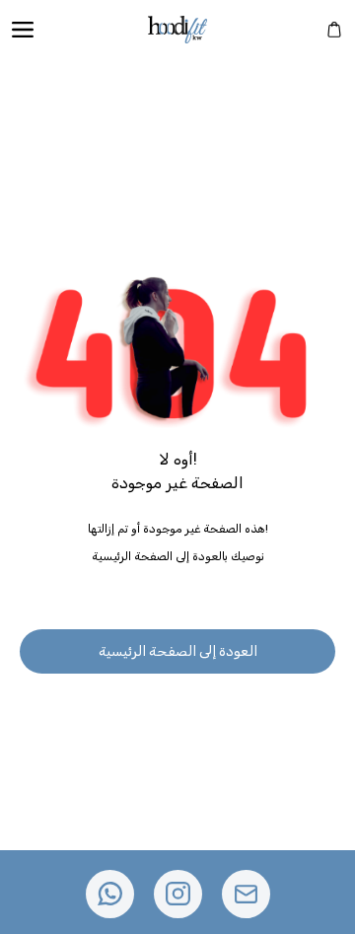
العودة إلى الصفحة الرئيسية (178, 651)
